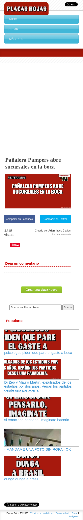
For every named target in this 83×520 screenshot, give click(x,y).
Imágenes (15, 39)
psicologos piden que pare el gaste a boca (38, 353)
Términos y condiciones (42, 513)
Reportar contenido (61, 234)
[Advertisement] (41, 106)
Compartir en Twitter (55, 218)
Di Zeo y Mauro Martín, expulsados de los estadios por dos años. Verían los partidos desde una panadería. (38, 386)
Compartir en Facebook (19, 218)
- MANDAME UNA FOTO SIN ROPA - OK (37, 449)
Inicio (12, 19)
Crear (13, 29)
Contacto (60, 513)
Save (16, 244)
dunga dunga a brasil (21, 479)
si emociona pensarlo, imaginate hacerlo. (37, 420)
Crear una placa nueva (41, 289)
